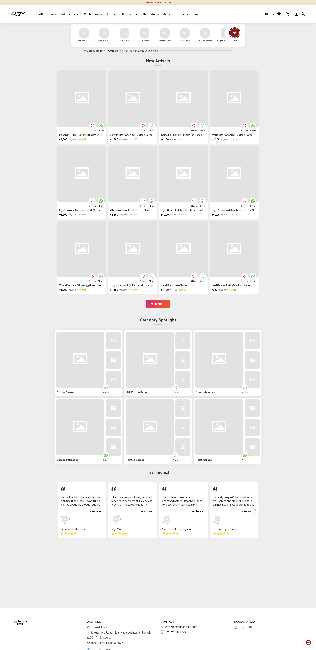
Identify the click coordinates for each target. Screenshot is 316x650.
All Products (48, 14)
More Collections (147, 14)
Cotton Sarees (70, 14)
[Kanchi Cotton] (164, 33)
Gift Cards (181, 14)
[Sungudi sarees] (205, 33)
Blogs (196, 14)
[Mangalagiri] (184, 33)
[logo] (20, 14)
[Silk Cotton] (144, 33)
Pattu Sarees (93, 14)
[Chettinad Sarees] (84, 33)
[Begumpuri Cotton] (225, 33)
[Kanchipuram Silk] (104, 33)
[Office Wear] (124, 33)
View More (158, 304)
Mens (166, 14)
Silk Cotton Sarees (119, 14)
